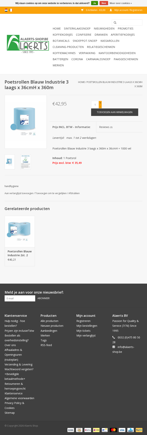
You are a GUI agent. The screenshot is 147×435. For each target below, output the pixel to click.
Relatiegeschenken (101, 47)
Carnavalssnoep (98, 59)
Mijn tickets (83, 330)
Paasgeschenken (126, 59)
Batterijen (60, 59)
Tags (44, 340)
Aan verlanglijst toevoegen (19, 193)
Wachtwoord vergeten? (19, 369)
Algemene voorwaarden (19, 398)
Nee (104, 3)
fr (11, 10)
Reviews (105, 127)
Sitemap (10, 412)
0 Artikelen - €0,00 (95, 10)
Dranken (101, 34)
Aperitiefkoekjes (123, 34)
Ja (94, 3)
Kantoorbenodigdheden (117, 53)
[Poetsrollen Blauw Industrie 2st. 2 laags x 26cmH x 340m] (20, 231)
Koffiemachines (64, 53)
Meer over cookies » (121, 3)
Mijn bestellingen (86, 325)
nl (6, 10)
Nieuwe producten (52, 325)
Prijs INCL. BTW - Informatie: (71, 127)
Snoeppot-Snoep (85, 41)
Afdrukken (74, 193)
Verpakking (87, 53)
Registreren (83, 321)
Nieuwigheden (104, 28)
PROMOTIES (125, 28)
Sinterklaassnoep (77, 28)
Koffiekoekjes (63, 34)
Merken (58, 65)
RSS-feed (46, 345)
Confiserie (83, 34)
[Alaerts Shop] (28, 44)
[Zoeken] (114, 23)
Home (57, 28)
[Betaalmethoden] (70, 429)
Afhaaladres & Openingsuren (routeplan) (13, 354)
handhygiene (12, 186)
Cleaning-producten (68, 47)
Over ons (10, 345)
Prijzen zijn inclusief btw (19, 330)
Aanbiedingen (49, 330)
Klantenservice (14, 393)
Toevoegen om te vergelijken (51, 193)
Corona (77, 59)
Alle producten (49, 321)
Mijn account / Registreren (128, 10)
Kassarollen (109, 41)
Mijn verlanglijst (86, 335)
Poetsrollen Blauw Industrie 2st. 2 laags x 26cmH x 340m (20, 253)
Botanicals (61, 41)
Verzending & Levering (18, 364)
